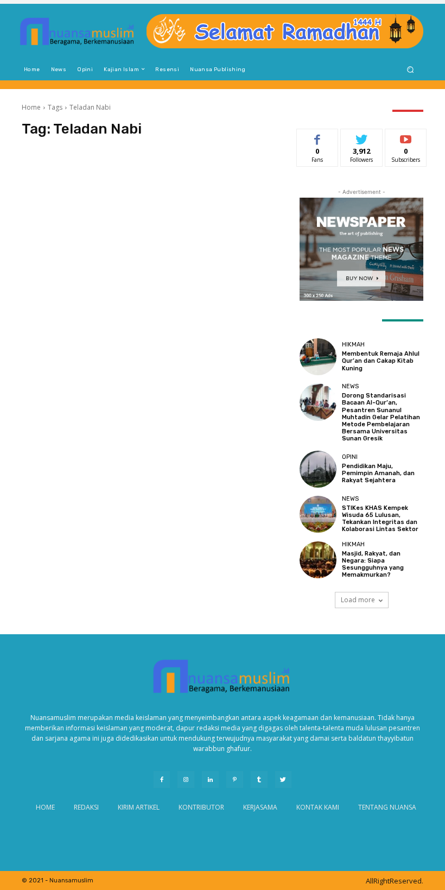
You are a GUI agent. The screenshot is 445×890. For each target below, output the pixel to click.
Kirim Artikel (139, 807)
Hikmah (353, 345)
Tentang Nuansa (387, 807)
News (350, 386)
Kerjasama (260, 807)
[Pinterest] (234, 779)
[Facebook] (162, 779)
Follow (361, 137)
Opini (350, 457)
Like (318, 137)
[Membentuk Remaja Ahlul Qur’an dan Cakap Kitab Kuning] (318, 356)
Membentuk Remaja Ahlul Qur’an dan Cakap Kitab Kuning (380, 360)
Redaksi (86, 807)
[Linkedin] (210, 779)
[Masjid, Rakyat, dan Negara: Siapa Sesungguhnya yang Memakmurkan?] (318, 559)
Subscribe (406, 137)
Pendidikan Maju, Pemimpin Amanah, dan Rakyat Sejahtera (378, 473)
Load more (358, 599)
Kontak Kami (317, 807)
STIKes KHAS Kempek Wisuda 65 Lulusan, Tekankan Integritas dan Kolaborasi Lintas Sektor (380, 518)
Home (31, 107)
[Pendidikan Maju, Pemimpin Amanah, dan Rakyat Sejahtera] (318, 469)
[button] (410, 69)
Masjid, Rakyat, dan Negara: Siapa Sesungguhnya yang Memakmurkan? (373, 564)
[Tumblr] (259, 779)
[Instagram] (185, 779)
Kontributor (201, 807)
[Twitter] (283, 779)
